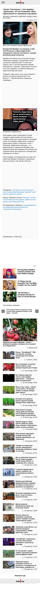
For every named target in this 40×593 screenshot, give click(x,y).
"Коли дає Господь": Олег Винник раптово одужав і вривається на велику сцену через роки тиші (20, 199)
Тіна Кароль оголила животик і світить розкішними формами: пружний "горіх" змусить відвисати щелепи (19, 192)
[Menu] (3, 2)
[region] (20, 94)
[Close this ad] (38, 582)
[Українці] (20, 2)
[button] (3, 311)
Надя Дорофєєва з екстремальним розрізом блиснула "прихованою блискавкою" (20, 207)
